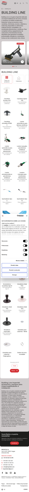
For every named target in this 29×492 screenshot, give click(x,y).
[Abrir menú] (27, 3)
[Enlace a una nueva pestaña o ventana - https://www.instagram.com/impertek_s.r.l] (11, 473)
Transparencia (24, 485)
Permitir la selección (14, 270)
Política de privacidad (22, 483)
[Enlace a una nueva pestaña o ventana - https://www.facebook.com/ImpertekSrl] (2, 473)
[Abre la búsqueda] (23, 3)
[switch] (25, 245)
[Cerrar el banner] (26, 215)
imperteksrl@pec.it (8, 469)
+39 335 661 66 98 (8, 457)
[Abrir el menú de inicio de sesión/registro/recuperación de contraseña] (20, 3)
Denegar (14, 274)
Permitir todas (14, 265)
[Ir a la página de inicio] (4, 3)
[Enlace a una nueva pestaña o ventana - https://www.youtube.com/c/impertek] (15, 473)
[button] (22, 61)
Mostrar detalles (20, 260)
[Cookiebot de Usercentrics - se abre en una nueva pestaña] (17, 216)
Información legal (10, 483)
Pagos (3, 483)
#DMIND (25, 489)
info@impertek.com (8, 467)
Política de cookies (6, 485)
